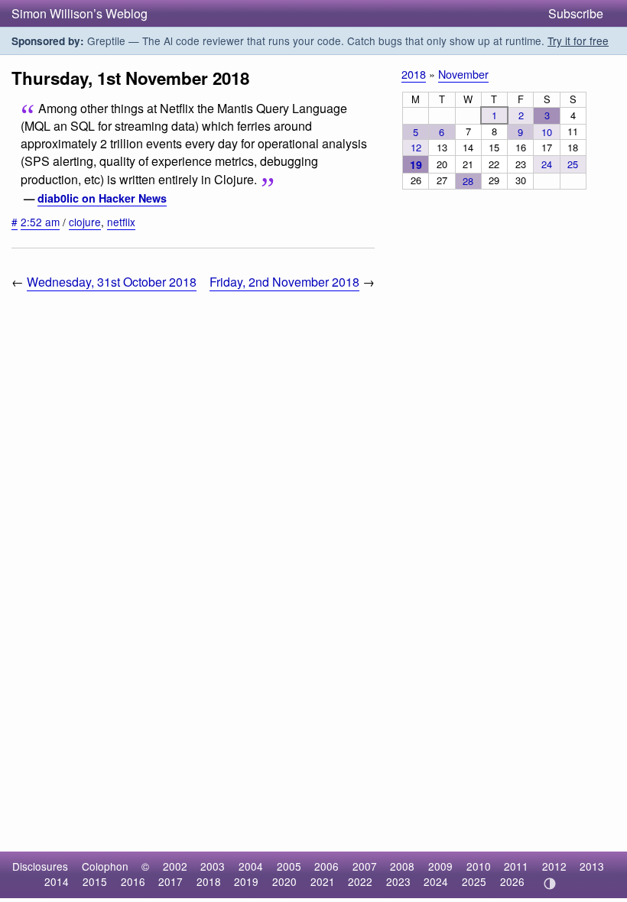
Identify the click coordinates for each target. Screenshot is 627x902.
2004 (251, 866)
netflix (121, 221)
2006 (326, 866)
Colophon (105, 866)
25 (572, 164)
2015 (95, 881)
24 (546, 164)
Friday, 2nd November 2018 (284, 281)
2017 (170, 881)
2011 (516, 866)
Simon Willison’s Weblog (79, 13)
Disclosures (40, 866)
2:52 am (40, 221)
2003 (212, 866)
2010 (478, 866)
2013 (592, 866)
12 (416, 147)
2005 (289, 866)
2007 (364, 866)
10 (546, 132)
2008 (402, 866)
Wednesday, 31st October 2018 (112, 281)
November (463, 74)
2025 (474, 881)
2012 (554, 866)
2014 (56, 881)
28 (468, 181)
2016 (133, 881)
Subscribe (575, 13)
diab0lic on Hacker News (102, 198)
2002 (175, 866)
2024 (436, 881)
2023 (398, 881)
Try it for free (578, 40)
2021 (322, 881)
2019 (246, 881)
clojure (85, 221)
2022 (360, 881)
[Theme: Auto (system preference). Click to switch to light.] (549, 884)
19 (416, 164)
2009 (440, 866)
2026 (512, 881)
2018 (413, 74)
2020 (284, 881)
